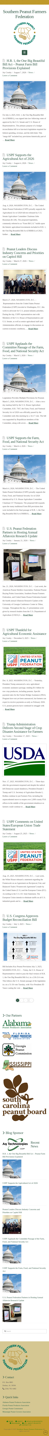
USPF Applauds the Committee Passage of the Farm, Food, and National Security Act (23, 347)
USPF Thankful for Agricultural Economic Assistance (24, 632)
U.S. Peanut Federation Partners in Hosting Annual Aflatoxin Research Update (20, 532)
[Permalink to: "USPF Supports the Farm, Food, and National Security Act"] (25, 469)
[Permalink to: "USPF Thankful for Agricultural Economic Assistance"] (25, 661)
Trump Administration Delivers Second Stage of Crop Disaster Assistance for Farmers (23, 728)
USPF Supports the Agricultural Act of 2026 (18, 157)
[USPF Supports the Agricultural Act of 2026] (12, 1195)
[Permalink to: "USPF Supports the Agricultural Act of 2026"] (25, 186)
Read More (10, 140)
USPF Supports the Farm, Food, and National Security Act (23, 440)
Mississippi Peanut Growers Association (17, 1412)
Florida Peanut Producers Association (16, 1405)
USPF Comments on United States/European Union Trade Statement (23, 825)
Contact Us (26, 1425)
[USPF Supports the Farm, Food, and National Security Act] (12, 1283)
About (20, 1421)
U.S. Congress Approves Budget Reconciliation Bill (20, 918)
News (30, 72)
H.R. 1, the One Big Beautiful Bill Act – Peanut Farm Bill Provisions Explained (24, 64)
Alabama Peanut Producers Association (16, 1402)
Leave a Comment (10, 75)
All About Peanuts (32, 1423)
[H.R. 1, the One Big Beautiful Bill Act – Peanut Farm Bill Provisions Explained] (12, 1169)
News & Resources (34, 1421)
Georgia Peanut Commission (13, 1409)
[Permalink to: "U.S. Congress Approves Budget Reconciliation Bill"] (25, 947)
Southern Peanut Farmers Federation (24, 14)
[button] (24, 52)
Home (10, 1421)
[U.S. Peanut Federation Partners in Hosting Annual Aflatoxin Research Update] (12, 1312)
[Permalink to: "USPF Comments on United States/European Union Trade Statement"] (25, 856)
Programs (15, 1423)
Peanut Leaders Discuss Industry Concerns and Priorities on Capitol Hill (23, 252)
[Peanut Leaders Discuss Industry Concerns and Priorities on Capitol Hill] (12, 1224)
